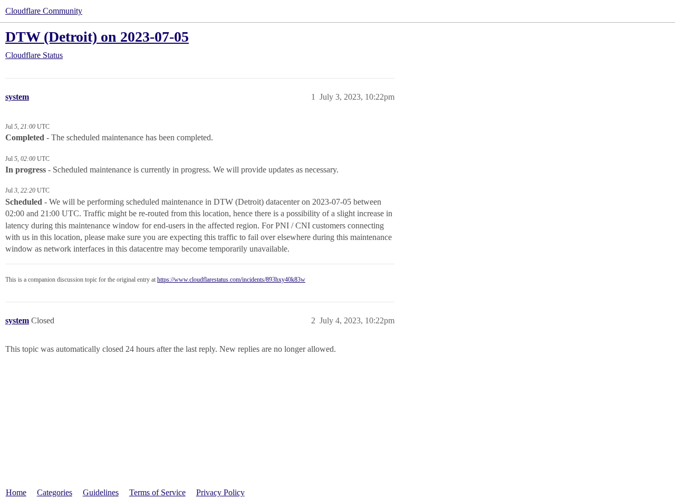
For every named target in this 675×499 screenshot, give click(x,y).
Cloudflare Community (43, 10)
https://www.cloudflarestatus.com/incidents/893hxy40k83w (231, 279)
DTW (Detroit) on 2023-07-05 (97, 36)
